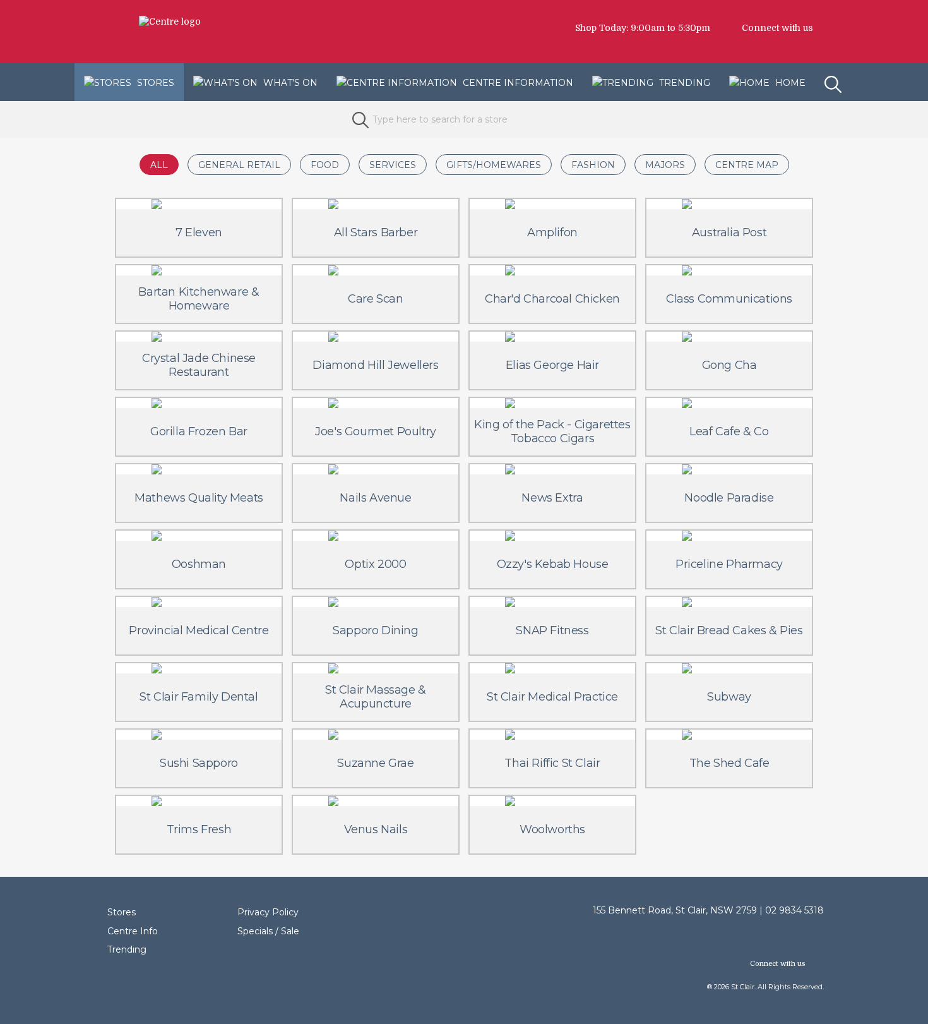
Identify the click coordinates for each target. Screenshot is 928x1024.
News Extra (552, 498)
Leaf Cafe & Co (728, 431)
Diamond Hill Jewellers (375, 365)
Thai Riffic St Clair (552, 763)
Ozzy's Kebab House (553, 564)
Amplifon (552, 232)
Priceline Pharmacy (729, 564)
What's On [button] (289, 82)
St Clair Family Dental (199, 697)
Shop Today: (601, 28)
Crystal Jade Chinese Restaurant (199, 365)
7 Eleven (198, 232)
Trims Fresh (199, 829)
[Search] (834, 74)
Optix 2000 (375, 564)
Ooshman (199, 564)
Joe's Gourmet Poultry (375, 431)
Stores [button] (154, 82)
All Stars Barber (376, 232)
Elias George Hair (552, 365)
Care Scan (375, 299)
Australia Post (729, 232)
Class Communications (729, 299)
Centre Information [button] (516, 82)
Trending (683, 82)
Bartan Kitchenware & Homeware (198, 299)
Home (789, 82)
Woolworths (552, 829)
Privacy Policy (268, 912)
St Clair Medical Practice (552, 697)
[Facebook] (824, 28)
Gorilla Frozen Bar (198, 431)
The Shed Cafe (729, 763)
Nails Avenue (375, 498)
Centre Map (746, 165)
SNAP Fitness (552, 630)
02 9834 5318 (794, 910)
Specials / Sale (268, 931)
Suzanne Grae (375, 763)
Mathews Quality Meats (198, 498)
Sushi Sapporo (199, 763)
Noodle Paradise (728, 498)
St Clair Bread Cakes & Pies (728, 630)
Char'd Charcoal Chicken (552, 299)
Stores (121, 912)
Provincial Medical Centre (198, 630)
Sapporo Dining (375, 630)
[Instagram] (830, 28)
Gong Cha (729, 365)
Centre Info (132, 931)
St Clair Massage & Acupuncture (375, 697)
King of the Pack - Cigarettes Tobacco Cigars (552, 431)
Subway (729, 697)
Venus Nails (376, 829)
